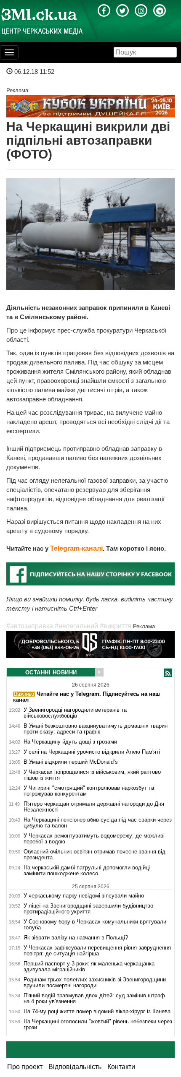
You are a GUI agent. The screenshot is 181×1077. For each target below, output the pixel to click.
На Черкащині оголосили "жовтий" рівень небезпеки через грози (98, 1024)
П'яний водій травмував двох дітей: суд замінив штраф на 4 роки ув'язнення (94, 998)
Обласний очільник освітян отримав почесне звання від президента (94, 855)
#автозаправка (29, 626)
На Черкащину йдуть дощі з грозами (70, 742)
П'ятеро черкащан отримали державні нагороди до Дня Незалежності (94, 807)
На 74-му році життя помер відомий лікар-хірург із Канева (97, 1012)
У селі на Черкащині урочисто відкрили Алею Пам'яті (92, 752)
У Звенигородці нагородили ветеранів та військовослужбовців (75, 713)
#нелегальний (76, 626)
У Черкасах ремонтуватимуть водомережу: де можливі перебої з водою (94, 839)
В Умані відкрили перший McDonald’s (71, 762)
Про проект (25, 1066)
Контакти (121, 1066)
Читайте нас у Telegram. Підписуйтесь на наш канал (86, 697)
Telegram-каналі (76, 548)
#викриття (115, 626)
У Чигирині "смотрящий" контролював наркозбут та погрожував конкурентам (89, 791)
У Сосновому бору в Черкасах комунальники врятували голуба (95, 925)
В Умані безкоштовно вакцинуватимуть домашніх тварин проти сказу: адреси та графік (96, 729)
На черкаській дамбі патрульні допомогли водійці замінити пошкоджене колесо (87, 871)
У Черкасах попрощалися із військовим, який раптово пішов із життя (92, 775)
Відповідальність (74, 1066)
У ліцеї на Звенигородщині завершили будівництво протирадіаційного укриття (88, 909)
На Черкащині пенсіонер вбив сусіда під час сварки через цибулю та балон (98, 823)
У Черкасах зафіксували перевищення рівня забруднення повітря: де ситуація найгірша (97, 951)
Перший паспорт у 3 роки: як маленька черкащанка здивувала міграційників (89, 967)
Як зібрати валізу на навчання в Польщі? (76, 938)
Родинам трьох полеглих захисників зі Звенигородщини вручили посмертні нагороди (95, 983)
